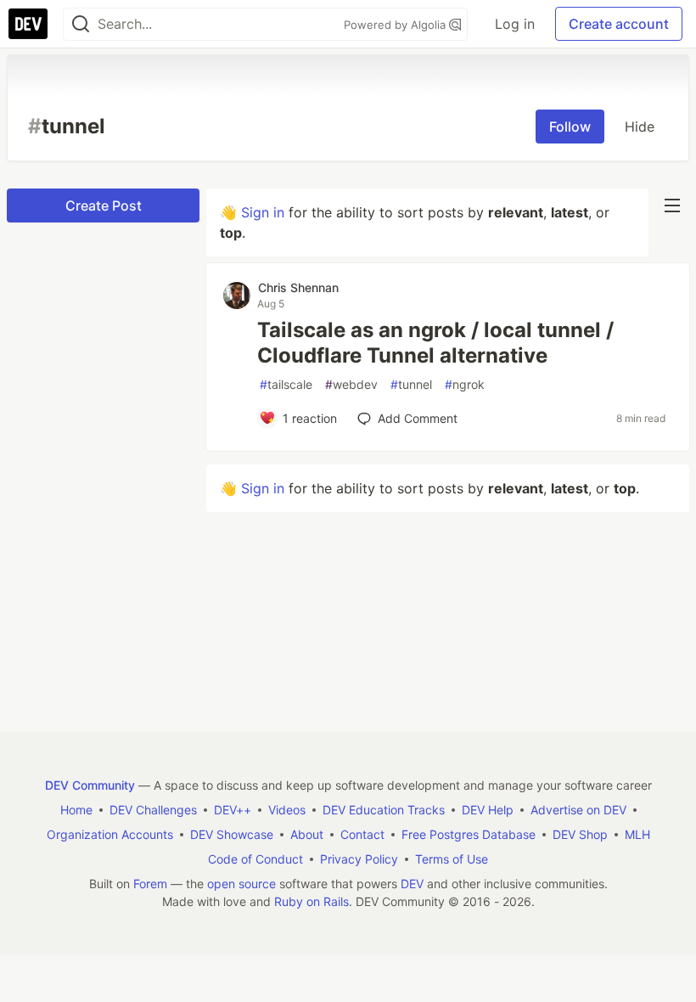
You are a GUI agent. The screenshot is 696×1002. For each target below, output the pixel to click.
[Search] (81, 24)
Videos (287, 809)
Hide (639, 126)
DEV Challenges (153, 809)
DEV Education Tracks (384, 809)
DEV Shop (580, 834)
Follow (570, 126)
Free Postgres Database (468, 834)
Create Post (103, 205)
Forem (150, 883)
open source (241, 883)
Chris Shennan (298, 287)
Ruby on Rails (311, 901)
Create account (619, 23)
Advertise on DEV (578, 809)
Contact (362, 834)
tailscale (286, 384)
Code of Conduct (255, 859)
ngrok (465, 384)
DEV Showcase (231, 834)
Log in (515, 23)
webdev (351, 384)
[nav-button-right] (672, 205)
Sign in (262, 212)
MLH (637, 834)
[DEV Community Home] (28, 24)
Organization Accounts (110, 834)
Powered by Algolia (396, 24)
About (306, 834)
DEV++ (232, 809)
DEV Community (90, 785)
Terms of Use (451, 859)
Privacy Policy (359, 859)
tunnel (411, 384)
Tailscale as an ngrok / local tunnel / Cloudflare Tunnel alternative (435, 343)
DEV (412, 883)
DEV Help (488, 809)
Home (76, 809)
